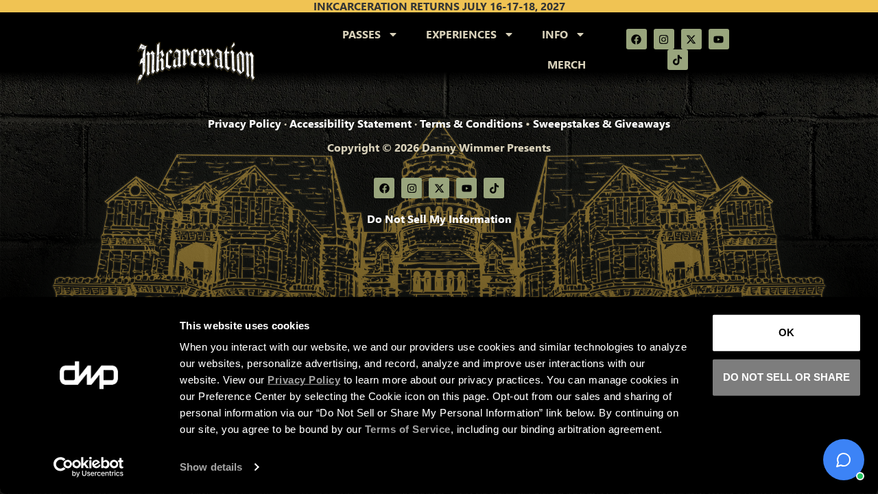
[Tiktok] (677, 59)
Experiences (461, 34)
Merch (566, 64)
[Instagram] (664, 39)
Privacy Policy (244, 123)
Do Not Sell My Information (439, 218)
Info (555, 34)
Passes (361, 34)
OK (786, 332)
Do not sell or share (786, 377)
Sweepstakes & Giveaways (601, 123)
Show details (211, 467)
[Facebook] (636, 39)
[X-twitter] (691, 39)
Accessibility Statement (350, 123)
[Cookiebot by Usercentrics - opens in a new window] (89, 467)
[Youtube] (719, 39)
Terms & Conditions (471, 123)
